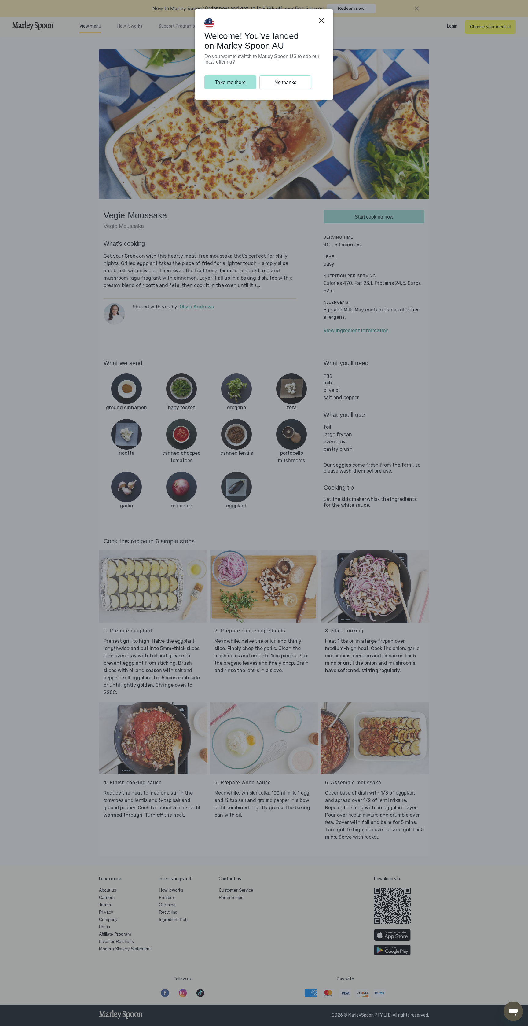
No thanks (285, 82)
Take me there (230, 82)
